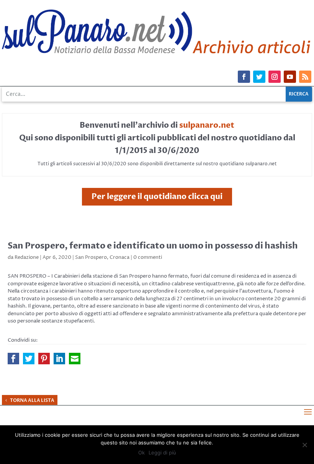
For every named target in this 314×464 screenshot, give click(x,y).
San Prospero (91, 257)
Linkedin (59, 358)
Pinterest (44, 358)
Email (74, 358)
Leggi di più (162, 452)
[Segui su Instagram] (274, 77)
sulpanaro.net (206, 125)
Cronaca (119, 257)
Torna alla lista (32, 400)
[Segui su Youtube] (290, 77)
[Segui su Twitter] (259, 77)
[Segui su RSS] (305, 77)
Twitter (28, 358)
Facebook (13, 358)
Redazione (27, 257)
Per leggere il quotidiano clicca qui (157, 196)
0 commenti (147, 257)
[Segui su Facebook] (244, 77)
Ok (141, 452)
